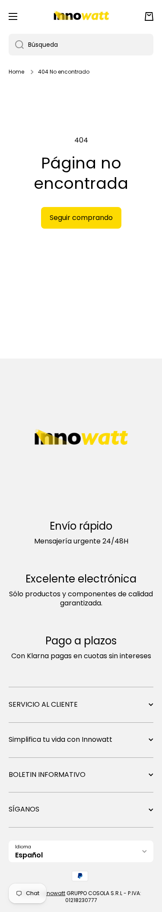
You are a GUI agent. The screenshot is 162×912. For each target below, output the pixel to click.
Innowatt (53, 893)
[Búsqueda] (16, 44)
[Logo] (81, 16)
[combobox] (81, 44)
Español (29, 855)
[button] (149, 16)
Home (16, 71)
